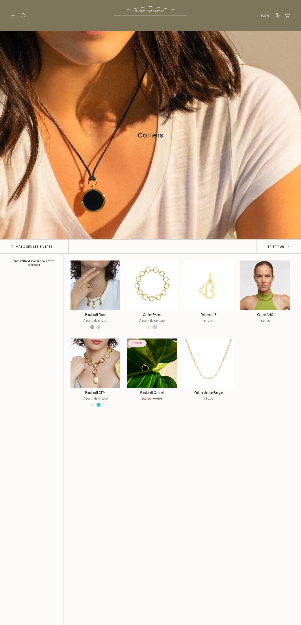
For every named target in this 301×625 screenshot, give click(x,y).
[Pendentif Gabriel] (152, 363)
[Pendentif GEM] (95, 363)
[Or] (98, 327)
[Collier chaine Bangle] (208, 363)
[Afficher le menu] (13, 15)
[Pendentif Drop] (95, 285)
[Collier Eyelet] (152, 285)
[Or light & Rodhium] (155, 327)
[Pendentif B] (208, 285)
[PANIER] (287, 15)
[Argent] (92, 327)
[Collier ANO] (265, 285)
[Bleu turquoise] (98, 405)
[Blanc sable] (149, 327)
